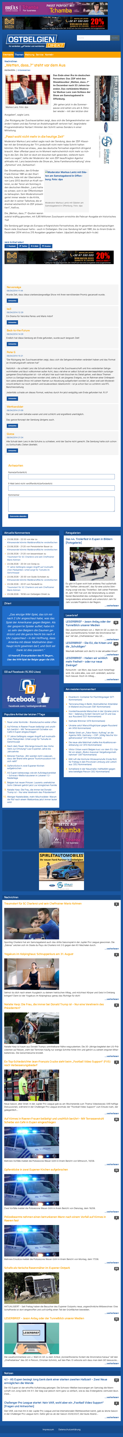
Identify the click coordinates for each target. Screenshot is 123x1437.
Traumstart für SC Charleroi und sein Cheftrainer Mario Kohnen (30, 558)
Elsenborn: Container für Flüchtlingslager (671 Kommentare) (91, 698)
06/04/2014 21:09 (15, 410)
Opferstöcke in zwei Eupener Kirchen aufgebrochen (25, 767)
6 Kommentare (24, 70)
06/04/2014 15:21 (15, 356)
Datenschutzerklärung (69, 1429)
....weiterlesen (112, 605)
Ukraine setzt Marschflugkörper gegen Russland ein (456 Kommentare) (93, 726)
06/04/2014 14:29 (15, 334)
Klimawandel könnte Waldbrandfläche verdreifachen (32, 542)
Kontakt (49, 54)
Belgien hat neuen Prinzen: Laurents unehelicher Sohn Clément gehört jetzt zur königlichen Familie (32, 783)
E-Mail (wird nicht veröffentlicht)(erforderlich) (30, 483)
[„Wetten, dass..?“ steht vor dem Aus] (28, 89)
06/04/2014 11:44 (15, 291)
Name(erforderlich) (17, 472)
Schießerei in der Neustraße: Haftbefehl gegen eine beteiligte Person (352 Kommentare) (92, 770)
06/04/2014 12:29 (15, 312)
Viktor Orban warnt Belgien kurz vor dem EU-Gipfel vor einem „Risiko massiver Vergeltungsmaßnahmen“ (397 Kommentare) (93, 752)
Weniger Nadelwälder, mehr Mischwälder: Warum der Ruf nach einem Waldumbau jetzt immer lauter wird (32, 799)
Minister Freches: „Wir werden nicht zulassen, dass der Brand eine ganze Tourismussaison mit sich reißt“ (31, 758)
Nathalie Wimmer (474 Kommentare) (87, 721)
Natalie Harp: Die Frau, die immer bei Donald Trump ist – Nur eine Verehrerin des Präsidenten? (31, 791)
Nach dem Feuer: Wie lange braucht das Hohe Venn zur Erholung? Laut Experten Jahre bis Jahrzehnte (30, 749)
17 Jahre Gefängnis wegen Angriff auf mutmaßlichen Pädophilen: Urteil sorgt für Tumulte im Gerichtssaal (30, 570)
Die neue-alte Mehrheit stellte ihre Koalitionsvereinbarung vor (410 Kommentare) (93, 743)
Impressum (48, 1429)
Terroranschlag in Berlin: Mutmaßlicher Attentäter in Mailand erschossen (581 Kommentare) (93, 705)
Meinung (29, 54)
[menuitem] (8, 55)
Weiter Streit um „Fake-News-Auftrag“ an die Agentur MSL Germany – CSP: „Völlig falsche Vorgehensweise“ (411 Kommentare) (93, 735)
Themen (19, 54)
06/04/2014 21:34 (15, 437)
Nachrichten (10, 61)
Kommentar (13, 495)
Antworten (12, 301)
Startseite (8, 54)
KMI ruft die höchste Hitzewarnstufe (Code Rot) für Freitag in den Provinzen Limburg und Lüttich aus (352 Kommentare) (93, 762)
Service (40, 54)
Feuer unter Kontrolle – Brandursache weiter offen (31, 722)
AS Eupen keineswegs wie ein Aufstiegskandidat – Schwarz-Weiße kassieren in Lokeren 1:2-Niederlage (31, 775)
